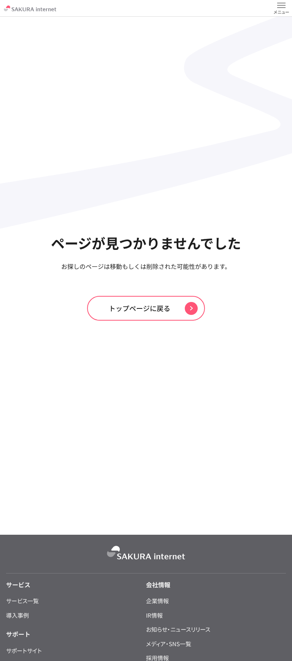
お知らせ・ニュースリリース (178, 629)
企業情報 (157, 601)
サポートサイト (24, 651)
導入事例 (17, 615)
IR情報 (154, 615)
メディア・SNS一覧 (168, 644)
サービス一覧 (22, 601)
